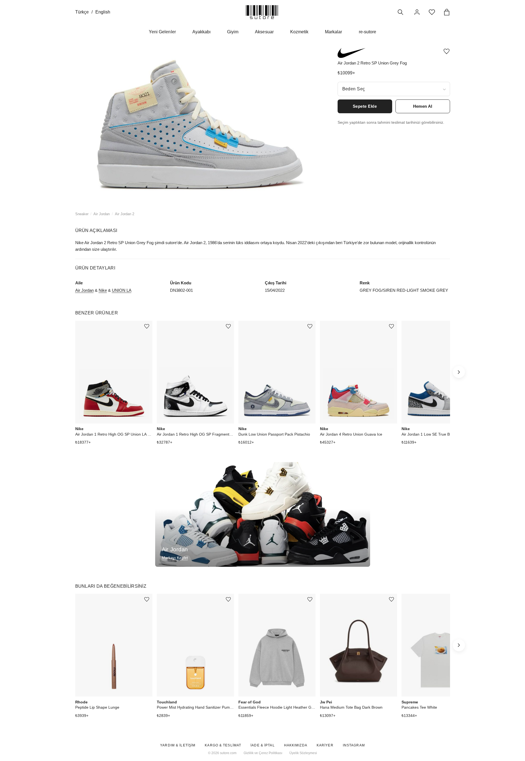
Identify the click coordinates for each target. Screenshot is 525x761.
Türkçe (82, 12)
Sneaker (81, 214)
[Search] (400, 12)
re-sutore (367, 31)
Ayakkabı (201, 31)
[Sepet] (446, 12)
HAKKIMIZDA (295, 745)
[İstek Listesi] (432, 12)
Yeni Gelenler (162, 31)
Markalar (333, 31)
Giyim (232, 31)
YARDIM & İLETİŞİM (177, 745)
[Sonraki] (459, 372)
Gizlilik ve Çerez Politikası (263, 753)
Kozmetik (299, 31)
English (102, 12)
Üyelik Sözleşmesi (303, 753)
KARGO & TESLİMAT (223, 745)
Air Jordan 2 (124, 214)
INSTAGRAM (354, 745)
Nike (103, 290)
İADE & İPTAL (262, 745)
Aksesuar (264, 31)
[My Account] (417, 12)
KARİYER (325, 745)
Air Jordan (101, 214)
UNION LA (121, 290)
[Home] (262, 12)
